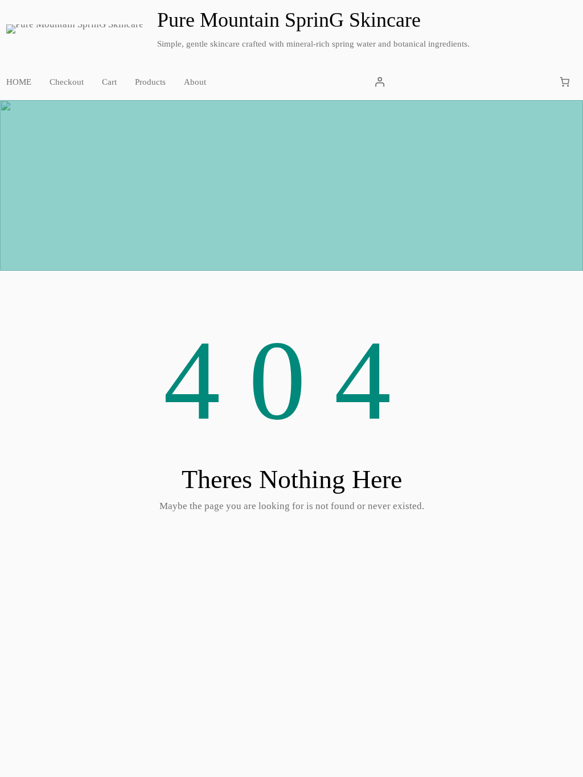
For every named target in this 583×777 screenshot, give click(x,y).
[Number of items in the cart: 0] (565, 82)
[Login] (379, 82)
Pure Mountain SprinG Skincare (289, 20)
